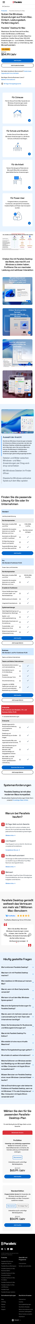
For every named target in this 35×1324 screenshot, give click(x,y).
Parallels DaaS (5, 1289)
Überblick (6, 7)
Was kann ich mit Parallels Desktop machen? (14, 974)
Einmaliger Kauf (23, 1206)
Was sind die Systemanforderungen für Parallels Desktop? (16, 1007)
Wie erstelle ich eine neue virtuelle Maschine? (14, 1043)
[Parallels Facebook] (2, 1249)
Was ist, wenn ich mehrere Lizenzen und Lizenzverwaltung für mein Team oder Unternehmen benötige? (16, 1016)
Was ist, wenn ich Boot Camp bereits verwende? (15, 990)
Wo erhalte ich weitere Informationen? (15, 1055)
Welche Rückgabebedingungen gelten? (16, 1050)
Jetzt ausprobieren (17, 643)
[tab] (17, 437)
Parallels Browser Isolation (8, 1292)
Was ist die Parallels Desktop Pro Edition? (13, 1034)
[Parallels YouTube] (11, 1249)
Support (3, 1309)
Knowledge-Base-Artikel (20, 800)
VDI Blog (3, 1302)
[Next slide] (29, 934)
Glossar (3, 1304)
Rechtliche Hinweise (24, 1307)
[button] (18, 1320)
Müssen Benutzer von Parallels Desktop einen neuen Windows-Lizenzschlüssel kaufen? (16, 1077)
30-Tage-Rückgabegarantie (12, 83)
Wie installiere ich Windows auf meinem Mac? (16, 982)
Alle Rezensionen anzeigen (17, 941)
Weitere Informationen (8, 79)
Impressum (22, 1316)
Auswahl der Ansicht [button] (12, 437)
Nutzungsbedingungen (25, 1304)
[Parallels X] (5, 1249)
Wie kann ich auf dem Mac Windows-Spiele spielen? (15, 999)
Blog (2, 1299)
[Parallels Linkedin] (8, 1249)
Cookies (21, 1302)
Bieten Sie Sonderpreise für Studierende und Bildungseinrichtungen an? (16, 1026)
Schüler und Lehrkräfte (25, 1266)
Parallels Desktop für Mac (8, 1282)
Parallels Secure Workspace (8, 1266)
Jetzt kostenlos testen (17, 65)
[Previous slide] (5, 934)
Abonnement (11, 1206)
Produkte (4, 10)
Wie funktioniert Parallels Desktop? (14, 967)
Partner (3, 1307)
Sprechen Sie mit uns (17, 767)
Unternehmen (22, 1263)
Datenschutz (22, 1299)
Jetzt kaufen (17, 60)
